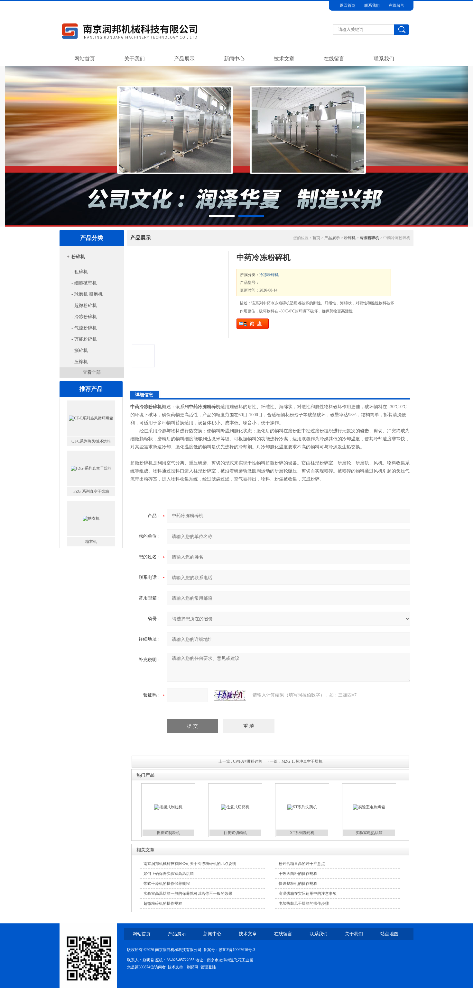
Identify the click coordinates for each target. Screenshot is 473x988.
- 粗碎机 (79, 271)
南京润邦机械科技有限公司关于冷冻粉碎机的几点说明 (190, 863)
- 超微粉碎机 (84, 305)
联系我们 (372, 5)
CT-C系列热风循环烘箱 (91, 441)
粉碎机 (78, 256)
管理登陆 (208, 967)
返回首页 (347, 5)
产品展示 (184, 58)
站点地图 (389, 933)
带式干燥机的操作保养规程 (167, 883)
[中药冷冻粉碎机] (180, 294)
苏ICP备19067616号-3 (237, 950)
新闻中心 (234, 58)
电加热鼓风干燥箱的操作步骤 (304, 903)
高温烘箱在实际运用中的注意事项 (308, 893)
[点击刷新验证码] (230, 695)
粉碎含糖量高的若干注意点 (302, 863)
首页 (316, 238)
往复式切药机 (235, 833)
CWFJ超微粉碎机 (247, 761)
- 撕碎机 (79, 350)
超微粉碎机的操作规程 (163, 903)
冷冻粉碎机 (269, 275)
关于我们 (134, 58)
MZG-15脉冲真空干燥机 (302, 761)
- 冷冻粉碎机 (84, 316)
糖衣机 (91, 541)
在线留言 (396, 5)
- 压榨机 (79, 361)
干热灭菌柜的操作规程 (298, 873)
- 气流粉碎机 (84, 328)
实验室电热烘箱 (369, 833)
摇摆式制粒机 (168, 833)
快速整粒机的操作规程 (298, 883)
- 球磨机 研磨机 (87, 294)
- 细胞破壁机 (84, 283)
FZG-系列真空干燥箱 (91, 491)
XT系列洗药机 (302, 833)
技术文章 (284, 58)
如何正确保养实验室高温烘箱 (169, 873)
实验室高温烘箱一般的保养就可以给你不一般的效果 (188, 893)
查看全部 (92, 372)
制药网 (193, 967)
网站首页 (84, 58)
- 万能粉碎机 (84, 339)
